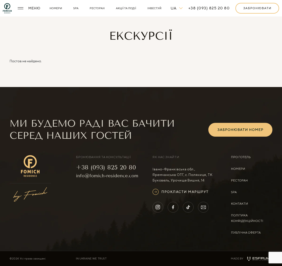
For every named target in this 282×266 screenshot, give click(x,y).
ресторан (239, 180)
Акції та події (126, 8)
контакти (239, 203)
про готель (241, 157)
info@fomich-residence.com (107, 175)
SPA (75, 8)
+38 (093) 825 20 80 (106, 167)
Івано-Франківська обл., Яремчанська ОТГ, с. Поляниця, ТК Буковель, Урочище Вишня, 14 (182, 174)
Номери (55, 8)
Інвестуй (154, 8)
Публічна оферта (246, 232)
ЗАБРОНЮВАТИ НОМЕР (240, 130)
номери (238, 169)
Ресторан (97, 8)
